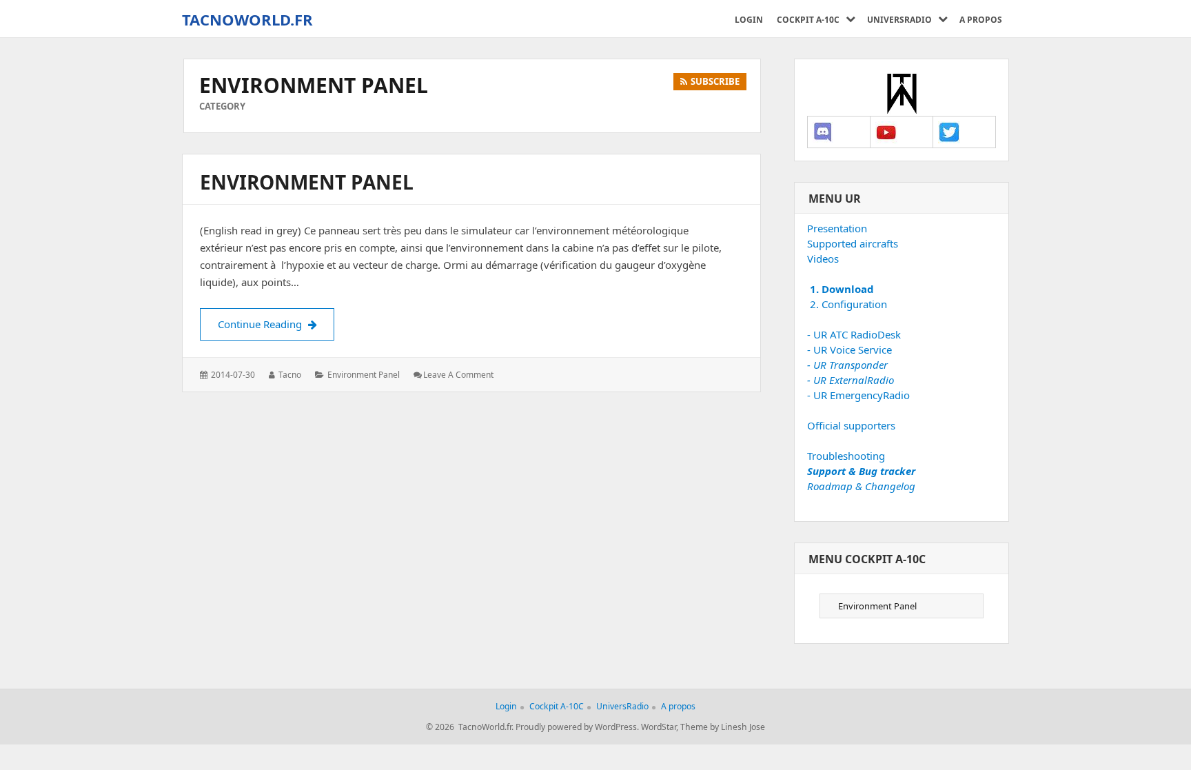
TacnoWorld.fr (247, 19)
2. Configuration (847, 304)
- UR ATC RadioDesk (854, 334)
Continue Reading (276, 323)
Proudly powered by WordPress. (577, 727)
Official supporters (851, 425)
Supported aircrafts (852, 243)
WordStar (658, 727)
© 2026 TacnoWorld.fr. (469, 727)
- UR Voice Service (849, 349)
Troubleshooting (846, 456)
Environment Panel (307, 182)
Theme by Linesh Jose (722, 727)
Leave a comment (458, 375)
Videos (823, 258)
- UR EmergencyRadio (858, 395)
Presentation (837, 228)
